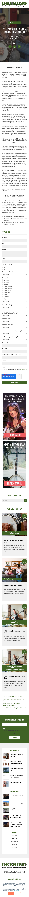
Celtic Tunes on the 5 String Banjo (11, 703)
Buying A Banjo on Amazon (16, 809)
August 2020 (14, 842)
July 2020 (14, 848)
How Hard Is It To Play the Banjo (13, 586)
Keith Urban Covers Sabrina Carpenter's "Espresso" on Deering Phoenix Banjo (16, 824)
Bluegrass (21, 532)
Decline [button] (17, 894)
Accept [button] (11, 894)
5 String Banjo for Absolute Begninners (14, 624)
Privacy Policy (16, 890)
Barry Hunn (15, 36)
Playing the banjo (14, 533)
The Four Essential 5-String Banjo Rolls (13, 541)
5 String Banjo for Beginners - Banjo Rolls (14, 632)
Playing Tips (7, 579)
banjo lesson (10, 621)
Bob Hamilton (14, 622)
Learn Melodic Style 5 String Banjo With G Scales (15, 708)
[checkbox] (14, 268)
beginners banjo (14, 23)
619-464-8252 (14, 878)
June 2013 (14, 836)
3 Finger (7, 532)
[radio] (14, 267)
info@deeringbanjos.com (14, 879)
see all (14, 851)
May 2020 (14, 845)
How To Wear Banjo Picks (9, 705)
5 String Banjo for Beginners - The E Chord (14, 677)
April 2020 (14, 839)
